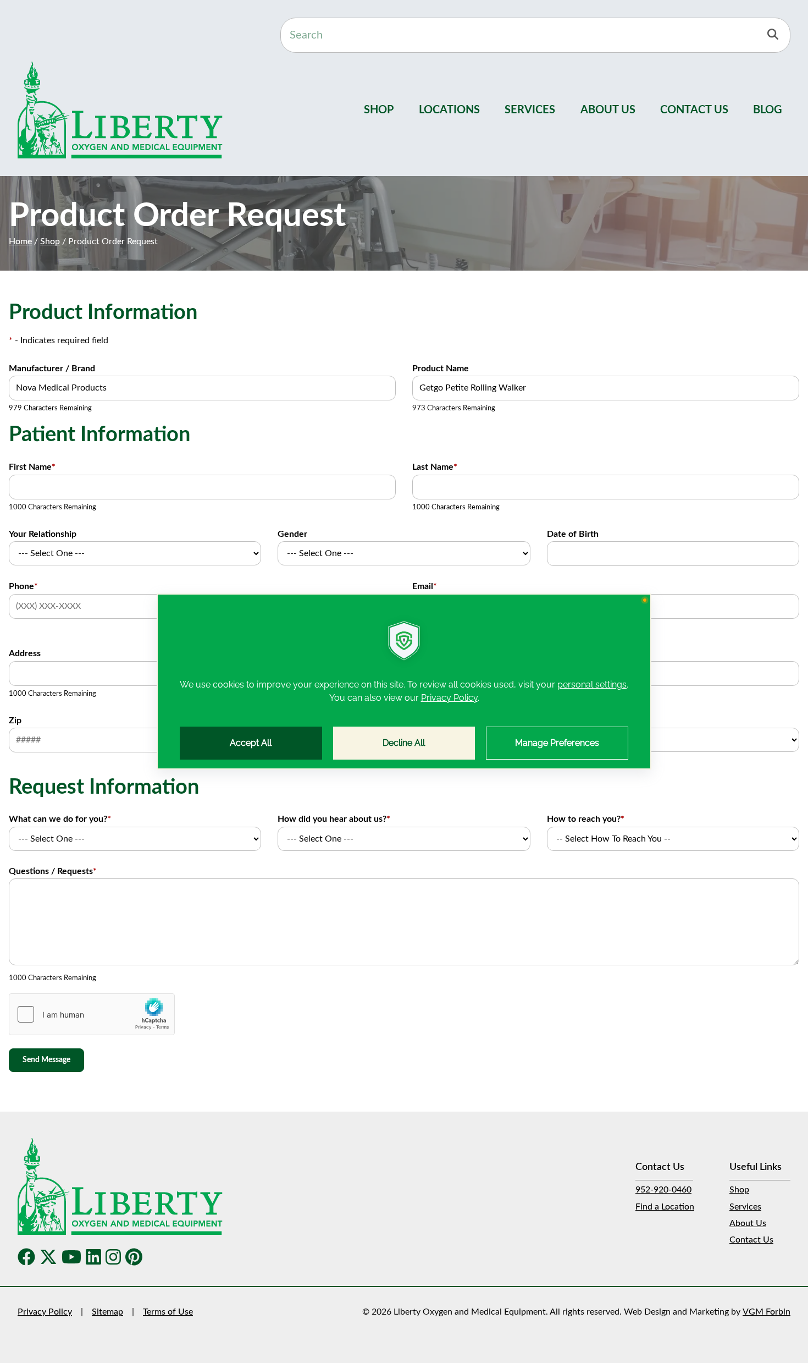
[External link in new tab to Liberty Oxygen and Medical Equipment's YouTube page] (71, 1258)
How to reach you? (585, 819)
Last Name (434, 467)
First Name (32, 467)
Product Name (440, 368)
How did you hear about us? (334, 819)
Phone (23, 586)
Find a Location (664, 1206)
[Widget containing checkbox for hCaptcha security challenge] (92, 1014)
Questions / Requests (53, 871)
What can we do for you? (60, 819)
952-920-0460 (663, 1189)
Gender (292, 534)
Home (20, 241)
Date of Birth (573, 534)
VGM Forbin (766, 1311)
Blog (767, 110)
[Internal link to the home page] (120, 1185)
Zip (15, 720)
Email (424, 586)
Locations (449, 110)
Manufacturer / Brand (52, 368)
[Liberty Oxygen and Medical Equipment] (120, 109)
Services (530, 110)
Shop (379, 110)
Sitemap (107, 1311)
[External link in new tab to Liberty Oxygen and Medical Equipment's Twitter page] (48, 1258)
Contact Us (694, 110)
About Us (607, 110)
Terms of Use (168, 1311)
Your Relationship (42, 534)
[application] (404, 681)
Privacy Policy (45, 1311)
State (557, 720)
